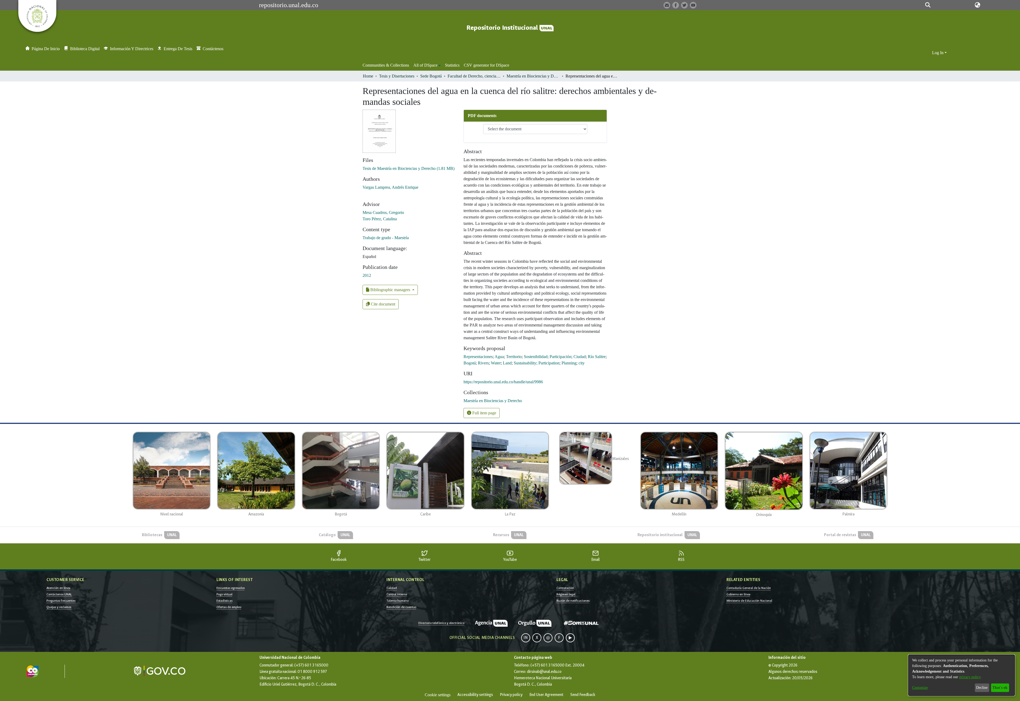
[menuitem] (427, 65)
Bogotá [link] (470, 363)
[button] (927, 5)
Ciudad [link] (579, 356)
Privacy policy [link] (511, 694)
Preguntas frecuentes (60, 601)
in (526, 637)
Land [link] (507, 363)
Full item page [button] (483, 413)
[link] (408, 168)
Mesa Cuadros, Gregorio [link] (383, 212)
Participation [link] (548, 363)
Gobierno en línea (738, 594)
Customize (920, 688)
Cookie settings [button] (437, 695)
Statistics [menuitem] (452, 65)
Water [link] (496, 363)
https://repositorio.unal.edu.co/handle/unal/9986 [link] (503, 382)
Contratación (565, 588)
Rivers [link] (483, 363)
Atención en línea (58, 588)
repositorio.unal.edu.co (288, 5)
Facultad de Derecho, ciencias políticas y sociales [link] (474, 76)
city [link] (582, 363)
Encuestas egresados (230, 588)
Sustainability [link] (525, 363)
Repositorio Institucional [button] (502, 28)
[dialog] (961, 675)
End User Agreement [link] (546, 694)
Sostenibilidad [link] (535, 356)
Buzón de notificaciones (572, 601)
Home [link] (368, 76)
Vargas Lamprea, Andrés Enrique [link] (390, 187)
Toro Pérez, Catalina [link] (380, 219)
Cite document (382, 304)
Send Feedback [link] (582, 694)
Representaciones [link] (478, 356)
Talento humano (397, 601)
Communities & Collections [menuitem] (386, 65)
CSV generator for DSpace (486, 65)
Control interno (396, 594)
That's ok (1000, 688)
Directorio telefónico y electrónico (441, 623)
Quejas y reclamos (58, 607)
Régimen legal (565, 594)
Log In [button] (938, 52)
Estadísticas (224, 601)
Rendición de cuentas (401, 607)
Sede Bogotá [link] (431, 76)
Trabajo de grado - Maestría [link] (386, 237)
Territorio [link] (514, 356)
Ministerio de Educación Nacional (749, 601)
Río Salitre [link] (597, 356)
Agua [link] (499, 356)
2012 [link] (367, 275)
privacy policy (969, 677)
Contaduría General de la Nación (748, 588)
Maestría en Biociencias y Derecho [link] (533, 76)
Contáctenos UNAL (59, 594)
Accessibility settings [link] (475, 694)
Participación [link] (560, 356)
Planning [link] (569, 363)
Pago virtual (224, 594)
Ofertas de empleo (228, 607)
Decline (982, 688)
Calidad (391, 588)
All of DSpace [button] (425, 65)
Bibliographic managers (390, 289)
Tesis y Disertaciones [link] (396, 76)
